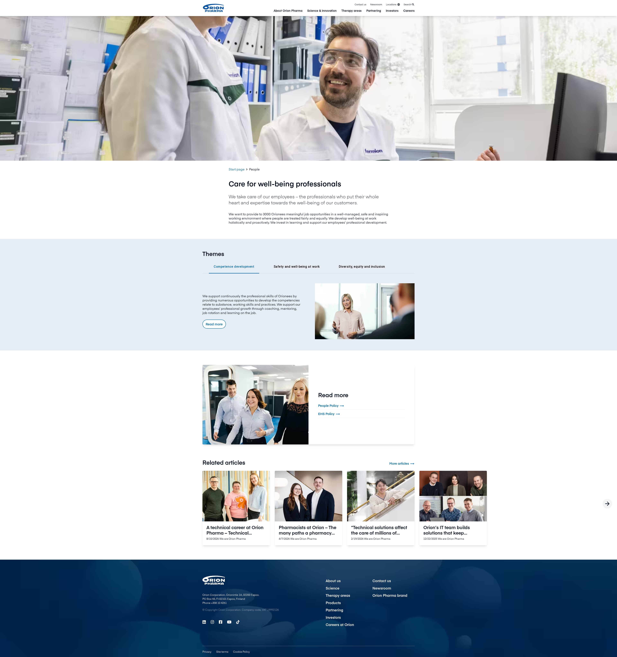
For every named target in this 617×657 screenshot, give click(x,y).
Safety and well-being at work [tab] (297, 266)
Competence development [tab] (234, 266)
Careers (409, 11)
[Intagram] (212, 622)
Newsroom (376, 4)
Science (332, 588)
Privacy (206, 651)
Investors (392, 11)
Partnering (373, 11)
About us (333, 580)
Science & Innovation (322, 11)
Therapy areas (351, 11)
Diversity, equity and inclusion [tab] (362, 266)
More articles (402, 463)
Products (333, 602)
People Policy (331, 405)
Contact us (360, 4)
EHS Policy (329, 413)
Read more (214, 324)
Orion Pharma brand (389, 595)
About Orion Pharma (288, 11)
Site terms (222, 651)
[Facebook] (220, 622)
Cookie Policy (241, 651)
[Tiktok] (238, 622)
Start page (237, 169)
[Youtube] (229, 622)
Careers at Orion (340, 624)
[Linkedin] (204, 622)
